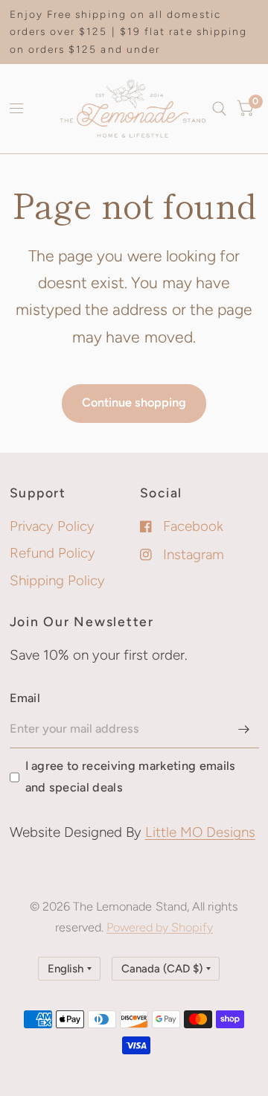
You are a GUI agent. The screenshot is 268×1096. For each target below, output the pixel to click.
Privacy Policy (52, 526)
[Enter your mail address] (244, 729)
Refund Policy (52, 552)
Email (25, 698)
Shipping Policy (57, 580)
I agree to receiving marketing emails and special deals (130, 776)
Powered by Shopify (159, 927)
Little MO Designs (200, 832)
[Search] (219, 108)
